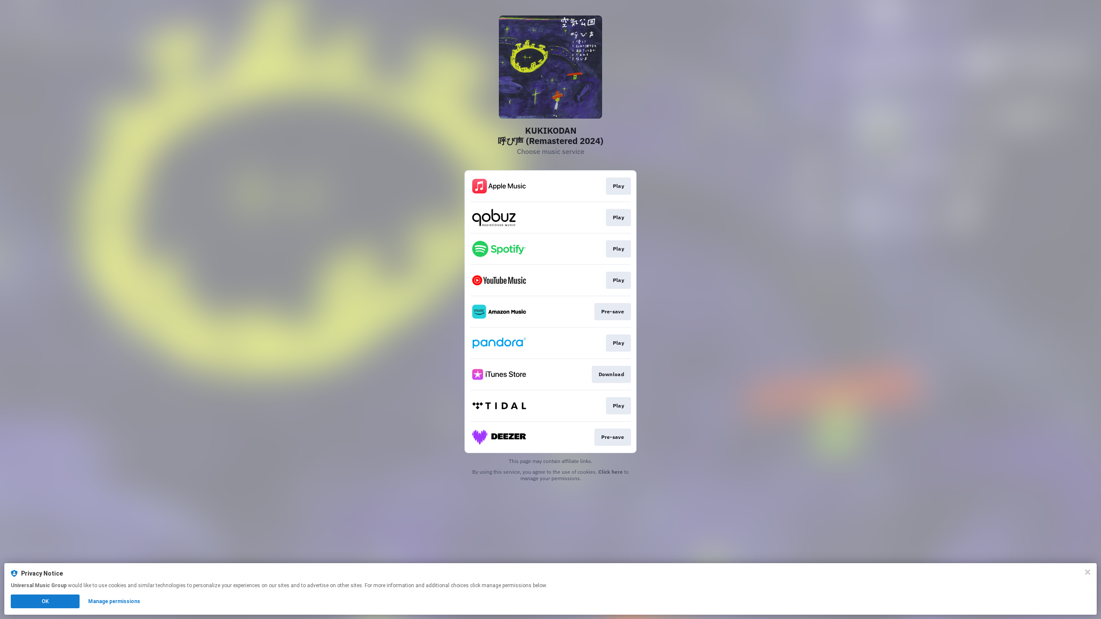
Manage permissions (114, 601)
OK (45, 601)
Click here (610, 472)
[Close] (1088, 572)
